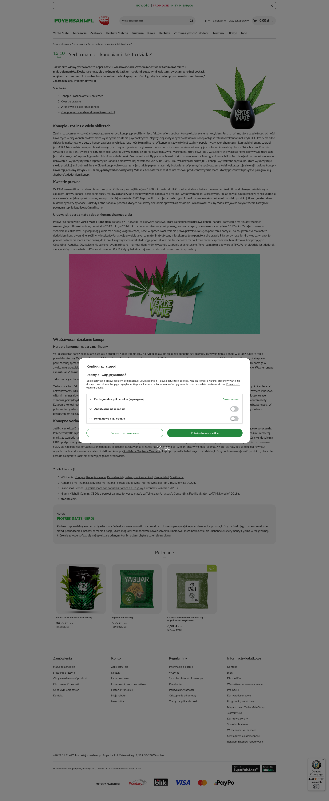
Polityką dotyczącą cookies (173, 380)
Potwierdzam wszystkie (205, 432)
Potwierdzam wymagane (124, 432)
